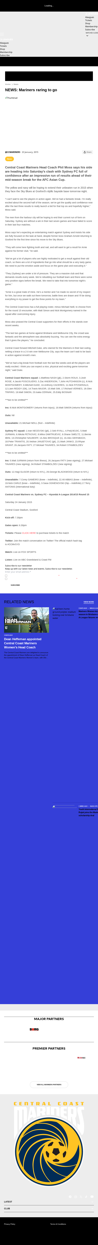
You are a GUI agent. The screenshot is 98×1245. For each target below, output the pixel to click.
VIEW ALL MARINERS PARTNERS (49, 1085)
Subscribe (15, 585)
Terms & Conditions (58, 1224)
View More (89, 602)
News (16, 84)
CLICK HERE (29, 533)
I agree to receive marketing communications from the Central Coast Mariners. (42, 578)
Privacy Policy (26, 575)
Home (7, 84)
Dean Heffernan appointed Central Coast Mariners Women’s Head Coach (22, 643)
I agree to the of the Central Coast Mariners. (33, 575)
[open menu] (2, 34)
